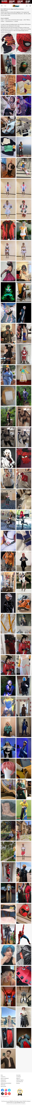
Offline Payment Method (6, 1083)
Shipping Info (3, 1080)
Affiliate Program (19, 1080)
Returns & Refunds (5, 1078)
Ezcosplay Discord (5, 1096)
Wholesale (3, 1084)
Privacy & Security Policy (12, 1103)
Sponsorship (3, 1086)
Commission (3, 1081)
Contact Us (3, 1076)
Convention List (19, 1081)
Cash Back (18, 1076)
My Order (18, 1075)
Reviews (18, 1083)
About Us (18, 1078)
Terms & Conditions (21, 1103)
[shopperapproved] (20, 1092)
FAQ (2, 1075)
